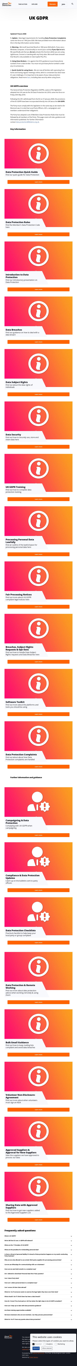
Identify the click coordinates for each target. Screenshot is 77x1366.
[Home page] (7, 4)
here (28, 77)
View (38, 163)
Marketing (61, 1344)
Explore (34, 4)
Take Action (22, 4)
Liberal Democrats (38, 1353)
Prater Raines (33, 1357)
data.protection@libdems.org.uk (27, 122)
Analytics (49, 1344)
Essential (38, 1344)
